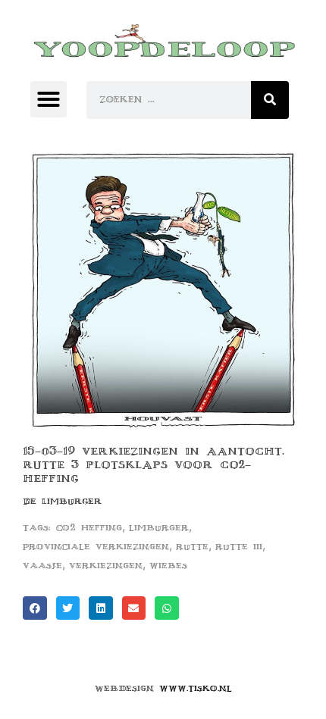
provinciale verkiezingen (96, 546)
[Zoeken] (270, 100)
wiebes (168, 565)
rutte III (238, 546)
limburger (159, 527)
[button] (48, 99)
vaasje (42, 565)
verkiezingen (106, 565)
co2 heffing (89, 527)
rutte (192, 546)
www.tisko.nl (195, 688)
